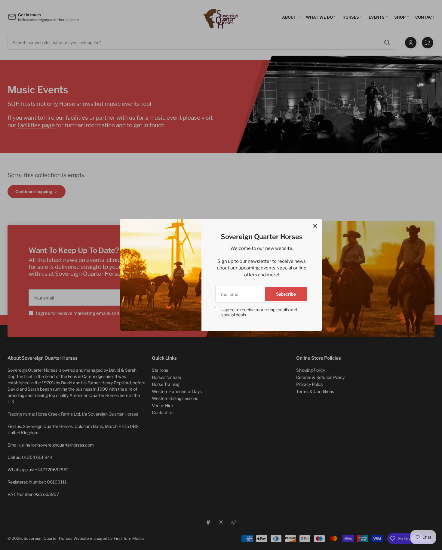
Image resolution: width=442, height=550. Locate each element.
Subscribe (286, 294)
